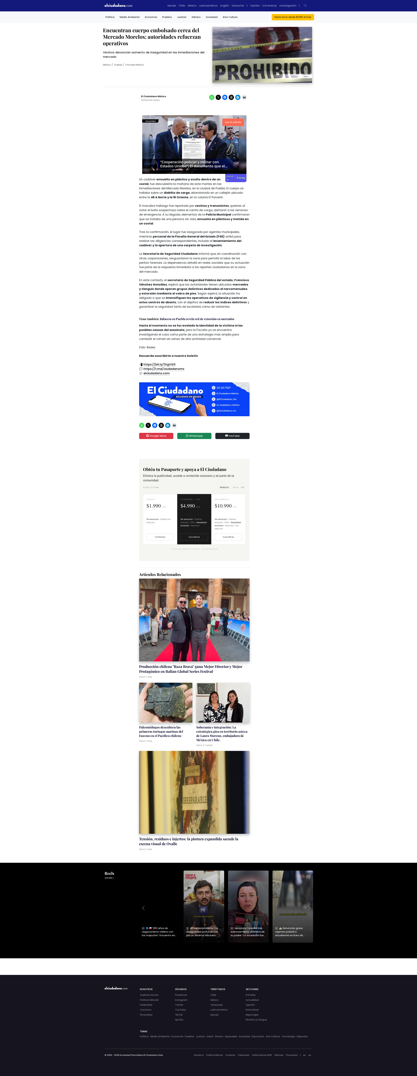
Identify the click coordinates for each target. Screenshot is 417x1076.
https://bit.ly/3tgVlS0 (159, 364)
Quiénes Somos (149, 995)
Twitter (179, 1004)
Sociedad (211, 17)
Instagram (181, 1000)
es (304, 1055)
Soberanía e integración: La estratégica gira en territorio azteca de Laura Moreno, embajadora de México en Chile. (221, 733)
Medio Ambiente (130, 17)
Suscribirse (194, 537)
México (192, 5)
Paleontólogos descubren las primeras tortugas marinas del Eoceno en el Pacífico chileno (161, 731)
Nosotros (199, 1055)
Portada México (135, 64)
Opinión (255, 5)
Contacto (145, 1009)
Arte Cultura (230, 17)
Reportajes (252, 1014)
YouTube (234, 436)
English (224, 5)
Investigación (287, 5)
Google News (157, 436)
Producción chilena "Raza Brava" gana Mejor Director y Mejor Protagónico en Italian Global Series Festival (190, 669)
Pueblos (167, 17)
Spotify (179, 1019)
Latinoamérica (208, 5)
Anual (238, 487)
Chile (182, 5)
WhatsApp (195, 436)
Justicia (181, 17)
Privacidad (146, 1014)
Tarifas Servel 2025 (262, 1055)
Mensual (224, 487)
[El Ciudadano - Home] (118, 5)
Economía (151, 17)
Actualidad (252, 1000)
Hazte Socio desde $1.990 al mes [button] (292, 17)
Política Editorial (149, 1000)
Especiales (231, 1036)
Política (110, 17)
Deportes (302, 1036)
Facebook (181, 995)
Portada (250, 995)
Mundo (171, 5)
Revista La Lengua (256, 1019)
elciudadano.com (157, 373)
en (309, 1055)
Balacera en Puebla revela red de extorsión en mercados (197, 319)
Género (196, 17)
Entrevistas (269, 5)
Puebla (118, 64)
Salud (210, 1036)
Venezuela (216, 1004)
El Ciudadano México (153, 96)
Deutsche (238, 5)
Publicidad (146, 1004)
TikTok (178, 1014)
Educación (258, 1036)
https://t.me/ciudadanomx (164, 369)
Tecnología (288, 1036)
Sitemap (278, 1055)
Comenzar (160, 537)
